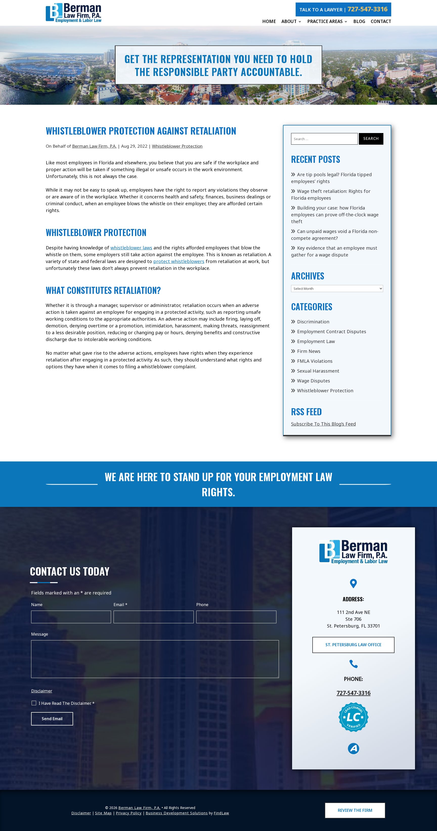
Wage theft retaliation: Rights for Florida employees (330, 194)
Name (36, 604)
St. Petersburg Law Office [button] (353, 644)
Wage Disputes (313, 381)
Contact (381, 21)
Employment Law (316, 341)
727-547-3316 (367, 9)
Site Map (103, 813)
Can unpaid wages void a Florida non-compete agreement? (334, 234)
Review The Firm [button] (355, 810)
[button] (431, 794)
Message (39, 634)
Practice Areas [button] (325, 21)
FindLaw (221, 813)
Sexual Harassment (318, 371)
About (289, 21)
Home (269, 21)
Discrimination (313, 322)
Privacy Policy (129, 813)
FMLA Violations (315, 361)
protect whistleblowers (178, 261)
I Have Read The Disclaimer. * (67, 703)
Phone (202, 604)
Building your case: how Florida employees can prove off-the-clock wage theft (335, 214)
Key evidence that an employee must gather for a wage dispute (334, 251)
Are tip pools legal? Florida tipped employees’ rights (331, 177)
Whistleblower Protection (177, 146)
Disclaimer (41, 691)
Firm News (308, 351)
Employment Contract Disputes (331, 331)
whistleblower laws (131, 248)
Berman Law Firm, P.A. (94, 146)
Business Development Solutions (177, 813)
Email (120, 604)
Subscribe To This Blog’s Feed (323, 424)
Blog (359, 21)
